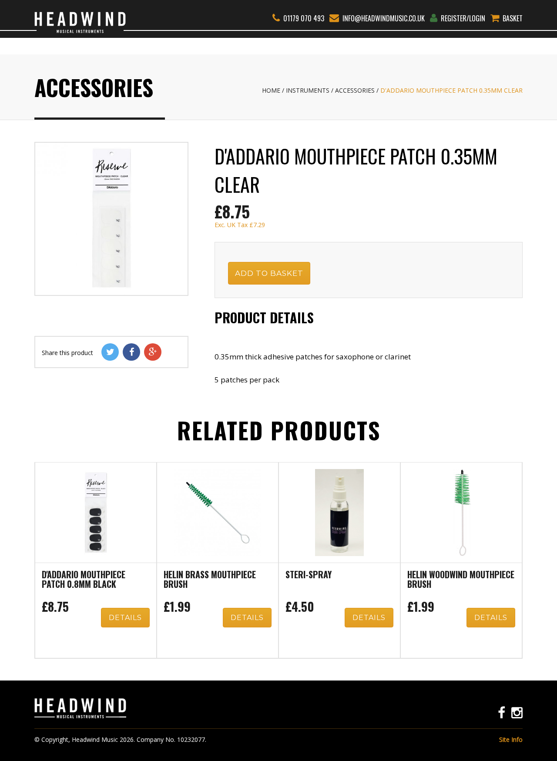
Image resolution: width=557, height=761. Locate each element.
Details (125, 617)
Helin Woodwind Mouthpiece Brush (460, 580)
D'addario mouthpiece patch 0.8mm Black (83, 580)
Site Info (511, 739)
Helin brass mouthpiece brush (210, 580)
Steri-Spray (308, 575)
